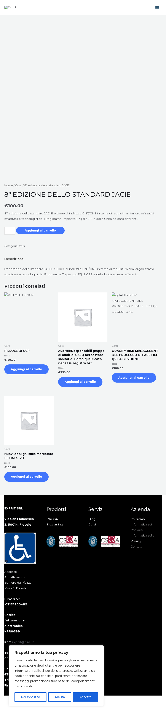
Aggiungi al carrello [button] (26, 369)
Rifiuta (60, 697)
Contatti (136, 546)
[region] (56, 675)
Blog (91, 519)
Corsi (18, 185)
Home (8, 185)
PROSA (52, 519)
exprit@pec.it (22, 642)
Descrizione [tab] (14, 259)
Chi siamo (138, 519)
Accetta (85, 697)
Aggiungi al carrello (40, 230)
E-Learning (54, 524)
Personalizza (30, 697)
